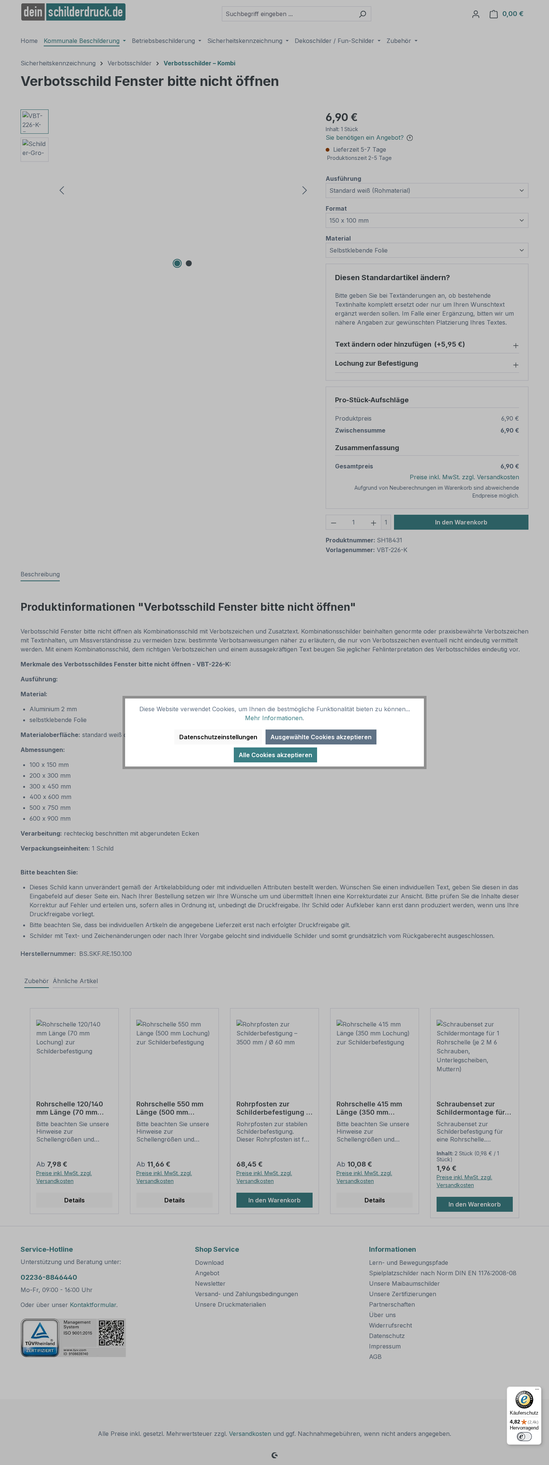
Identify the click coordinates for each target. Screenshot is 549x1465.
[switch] (524, 1436)
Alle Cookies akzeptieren (275, 755)
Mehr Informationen (274, 718)
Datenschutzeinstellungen (218, 737)
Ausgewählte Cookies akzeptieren (321, 737)
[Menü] (537, 1391)
